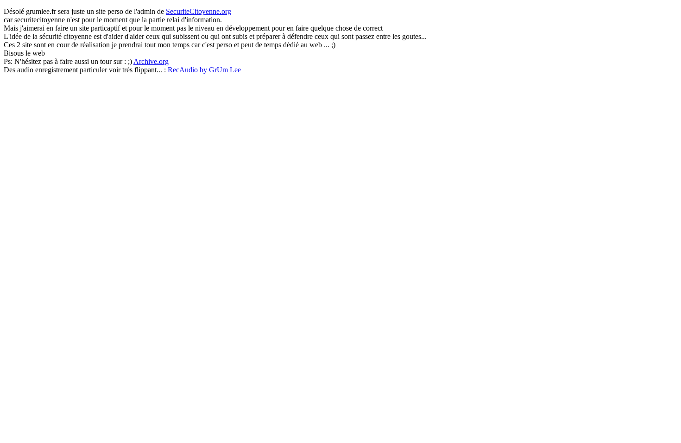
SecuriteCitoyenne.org (198, 11)
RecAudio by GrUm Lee (204, 70)
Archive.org (151, 61)
